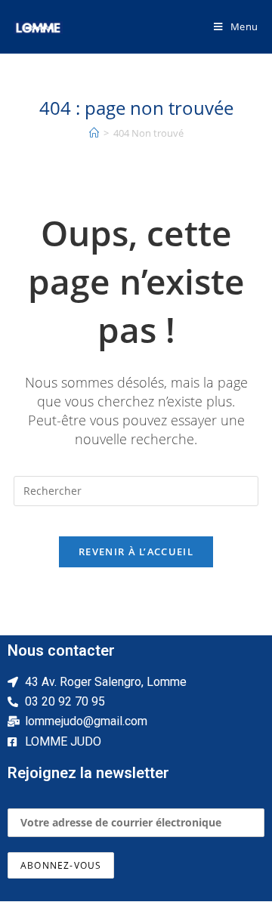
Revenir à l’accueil (136, 551)
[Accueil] (94, 133)
